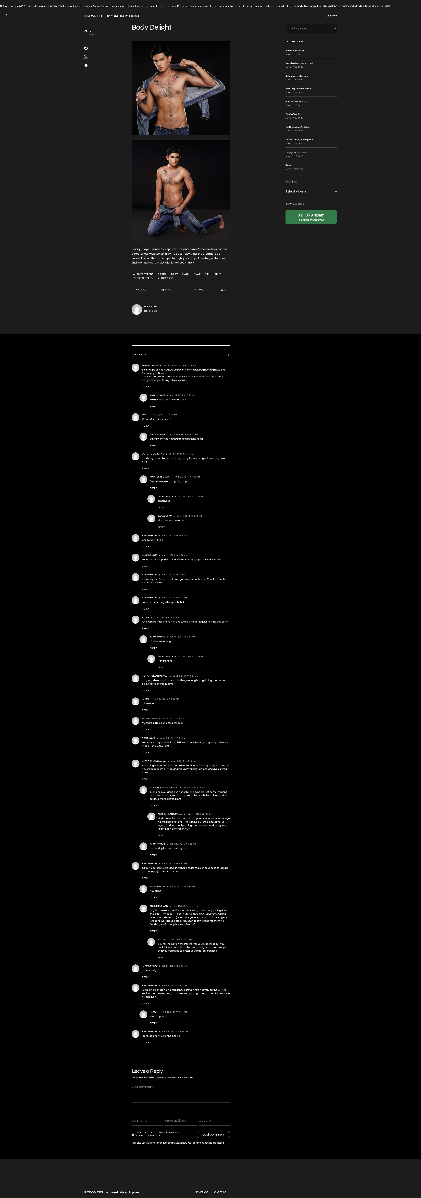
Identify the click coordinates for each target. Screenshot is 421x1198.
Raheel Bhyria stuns (294, 50)
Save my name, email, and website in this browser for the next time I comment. (157, 1133)
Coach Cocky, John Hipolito (299, 139)
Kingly (288, 165)
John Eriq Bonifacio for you (298, 88)
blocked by (311, 217)
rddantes (151, 306)
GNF (144, 415)
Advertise (219, 1192)
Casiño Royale (292, 114)
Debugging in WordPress (203, 6)
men (207, 274)
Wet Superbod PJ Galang (298, 127)
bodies (162, 274)
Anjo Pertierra (143, 274)
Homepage (201, 1192)
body (174, 274)
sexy (218, 274)
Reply (145, 387)
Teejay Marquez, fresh (296, 152)
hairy (186, 274)
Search (333, 28)
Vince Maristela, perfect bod (299, 63)
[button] (7, 16)
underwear (165, 278)
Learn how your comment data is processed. (199, 1142)
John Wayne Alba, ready (297, 76)
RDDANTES (93, 16)
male (197, 274)
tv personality (143, 278)
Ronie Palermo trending (296, 101)
